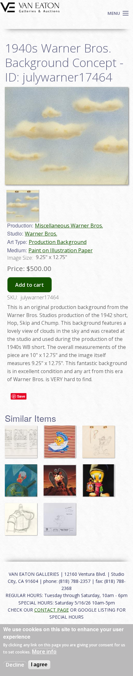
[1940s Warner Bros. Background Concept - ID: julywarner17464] (66, 135)
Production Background (58, 242)
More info (44, 651)
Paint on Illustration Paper (60, 250)
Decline (15, 664)
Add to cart (29, 284)
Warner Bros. (41, 233)
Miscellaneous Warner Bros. (69, 225)
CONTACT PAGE (51, 610)
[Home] (30, 6)
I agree (39, 664)
